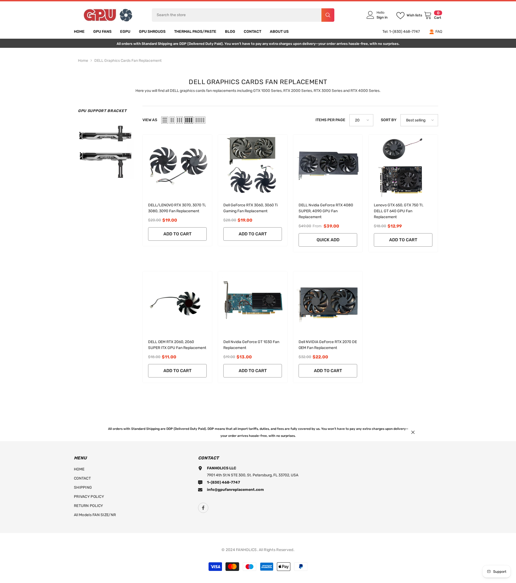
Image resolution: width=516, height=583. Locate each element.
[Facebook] (203, 508)
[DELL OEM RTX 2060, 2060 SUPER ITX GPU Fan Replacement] (177, 302)
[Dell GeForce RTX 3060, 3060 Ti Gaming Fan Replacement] (252, 166)
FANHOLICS (246, 550)
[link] (106, 150)
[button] (164, 120)
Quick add (328, 239)
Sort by (388, 120)
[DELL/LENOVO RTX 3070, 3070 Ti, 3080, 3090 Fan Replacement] (177, 166)
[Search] (243, 15)
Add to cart (177, 233)
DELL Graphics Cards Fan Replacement (128, 60)
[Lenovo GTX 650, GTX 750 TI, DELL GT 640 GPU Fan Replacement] (403, 166)
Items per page (330, 120)
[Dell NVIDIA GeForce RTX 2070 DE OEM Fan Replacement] (328, 302)
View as (149, 120)
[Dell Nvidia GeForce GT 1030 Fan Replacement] (252, 302)
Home (83, 60)
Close (413, 432)
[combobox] (236, 15)
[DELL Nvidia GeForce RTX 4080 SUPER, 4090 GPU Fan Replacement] (328, 166)
